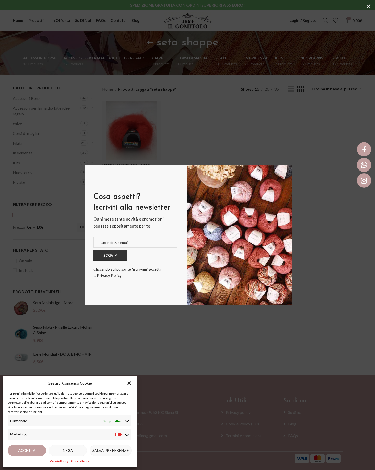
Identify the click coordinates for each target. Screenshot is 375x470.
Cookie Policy (59, 461)
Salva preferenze (110, 450)
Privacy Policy (109, 275)
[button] (129, 383)
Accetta (26, 450)
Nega (67, 450)
